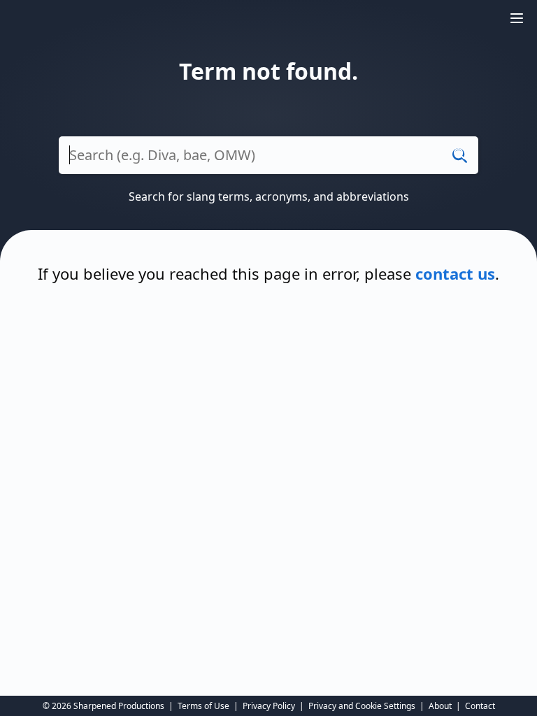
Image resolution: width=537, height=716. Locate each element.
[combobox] (268, 162)
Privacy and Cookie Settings (361, 706)
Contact (480, 706)
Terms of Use (203, 706)
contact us (455, 273)
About (440, 706)
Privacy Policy (269, 706)
